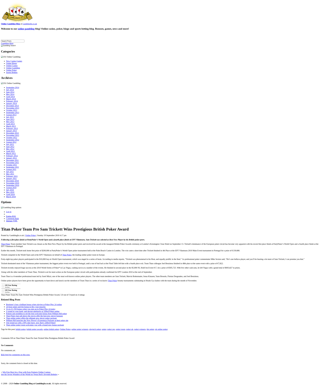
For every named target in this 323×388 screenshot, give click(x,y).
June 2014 (10, 92)
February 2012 (12, 156)
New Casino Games (14, 61)
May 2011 (10, 174)
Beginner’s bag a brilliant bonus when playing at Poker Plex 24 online (34, 304)
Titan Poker (5, 244)
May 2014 (10, 94)
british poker (20, 329)
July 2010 (10, 190)
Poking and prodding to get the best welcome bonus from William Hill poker (36, 314)
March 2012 (11, 153)
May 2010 (10, 192)
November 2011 (12, 163)
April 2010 (10, 194)
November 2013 (12, 108)
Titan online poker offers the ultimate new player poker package (31, 318)
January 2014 (11, 103)
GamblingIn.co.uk (29, 24)
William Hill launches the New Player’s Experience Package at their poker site (37, 320)
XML (12, 221)
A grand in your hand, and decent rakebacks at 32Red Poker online (32, 311)
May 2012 (10, 149)
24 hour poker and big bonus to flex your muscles (26, 307)
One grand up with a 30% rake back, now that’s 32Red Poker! (31, 323)
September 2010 (12, 185)
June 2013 (10, 119)
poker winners (140, 329)
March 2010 (11, 197)
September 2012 (12, 140)
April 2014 (10, 97)
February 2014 (12, 101)
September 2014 (12, 87)
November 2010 (12, 183)
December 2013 (12, 106)
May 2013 (10, 122)
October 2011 (11, 165)
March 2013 (11, 126)
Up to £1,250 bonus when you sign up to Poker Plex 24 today (30, 309)
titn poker (150, 329)
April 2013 (10, 124)
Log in (8, 212)
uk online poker (161, 329)
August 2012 (11, 142)
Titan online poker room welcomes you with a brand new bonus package (35, 325)
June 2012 (10, 147)
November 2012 (12, 135)
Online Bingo (11, 63)
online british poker (51, 329)
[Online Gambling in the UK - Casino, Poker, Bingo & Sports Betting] (17, 22)
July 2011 (10, 172)
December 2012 (12, 133)
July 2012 (10, 144)
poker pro (111, 329)
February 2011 (12, 176)
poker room (120, 329)
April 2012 (10, 151)
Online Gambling (13, 68)
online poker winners (79, 329)
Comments (12, 219)
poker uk (129, 329)
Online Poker (11, 70)
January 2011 (11, 178)
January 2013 (11, 131)
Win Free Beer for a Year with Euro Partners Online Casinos (26, 372)
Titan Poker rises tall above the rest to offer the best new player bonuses (34, 316)
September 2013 (12, 112)
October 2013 (11, 110)
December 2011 (12, 160)
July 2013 (10, 117)
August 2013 (11, 115)
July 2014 (10, 90)
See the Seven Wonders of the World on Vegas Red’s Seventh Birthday (29, 374)
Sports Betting (11, 72)
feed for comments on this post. (15, 355)
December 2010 (12, 181)
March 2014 (11, 99)
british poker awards (34, 329)
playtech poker (95, 329)
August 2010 (11, 188)
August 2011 (11, 169)
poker (104, 329)
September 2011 (12, 167)
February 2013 (12, 128)
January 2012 (11, 158)
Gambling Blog (7, 43)
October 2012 (11, 137)
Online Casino (12, 66)
